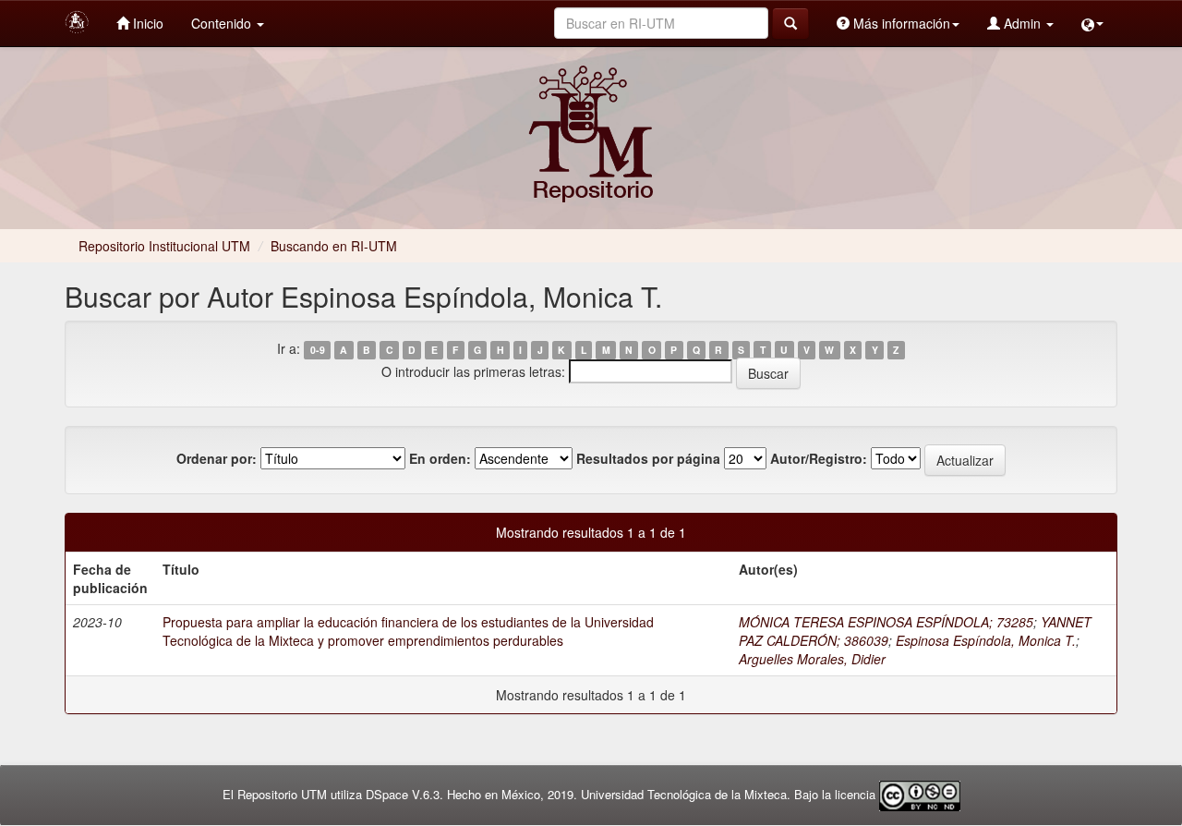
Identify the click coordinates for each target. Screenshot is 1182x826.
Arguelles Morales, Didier (812, 659)
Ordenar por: (216, 458)
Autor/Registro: (818, 458)
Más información (900, 23)
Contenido (223, 23)
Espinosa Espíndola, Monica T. (986, 640)
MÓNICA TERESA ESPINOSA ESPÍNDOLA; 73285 (886, 622)
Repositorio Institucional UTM (164, 246)
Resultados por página (648, 458)
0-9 (317, 350)
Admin (1022, 23)
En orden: (440, 458)
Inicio (146, 23)
